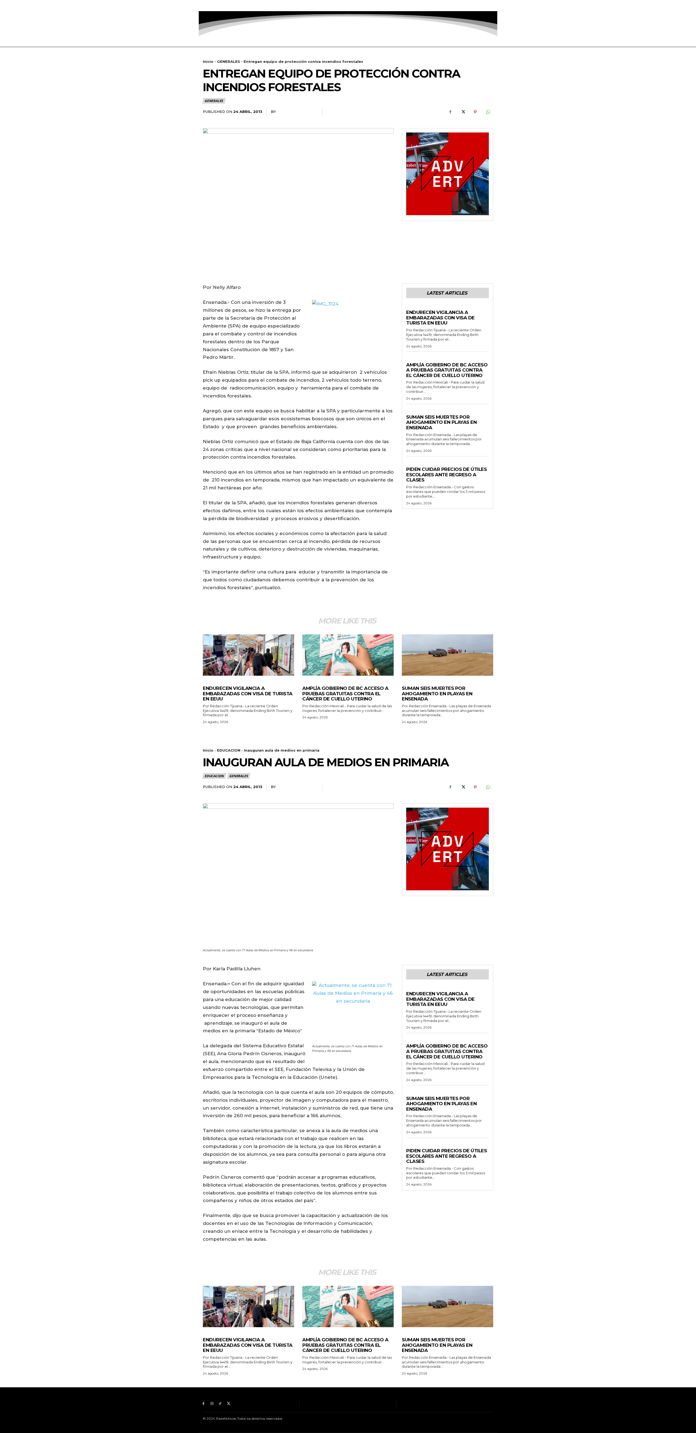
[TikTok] (220, 5)
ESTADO (413, 359)
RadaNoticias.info (297, 111)
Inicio (208, 61)
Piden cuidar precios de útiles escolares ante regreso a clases (446, 475)
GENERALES (228, 61)
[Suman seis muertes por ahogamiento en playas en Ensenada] (447, 654)
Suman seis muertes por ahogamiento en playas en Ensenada (441, 422)
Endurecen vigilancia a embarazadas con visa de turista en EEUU (440, 318)
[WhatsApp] (487, 112)
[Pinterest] (475, 112)
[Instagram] (212, 5)
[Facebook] (203, 5)
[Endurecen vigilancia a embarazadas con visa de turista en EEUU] (248, 654)
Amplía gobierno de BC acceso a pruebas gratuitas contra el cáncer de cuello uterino (446, 370)
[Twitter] (228, 5)
